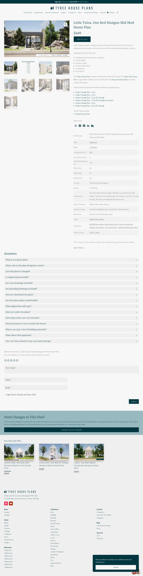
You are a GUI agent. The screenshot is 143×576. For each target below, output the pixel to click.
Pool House (54, 546)
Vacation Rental (55, 563)
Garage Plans (38, 13)
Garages (7, 515)
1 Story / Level (94, 232)
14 (90, 168)
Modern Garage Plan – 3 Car (85, 103)
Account (103, 13)
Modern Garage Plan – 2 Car (85, 95)
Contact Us (72, 13)
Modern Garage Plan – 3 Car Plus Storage (89, 106)
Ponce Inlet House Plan (120, 79)
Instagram (100, 518)
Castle (6, 526)
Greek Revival (9, 540)
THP (75, 242)
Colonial (7, 528)
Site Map (36, 499)
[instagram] (6, 503)
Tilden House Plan (83, 76)
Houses (6, 512)
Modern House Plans (96, 219)
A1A (51, 512)
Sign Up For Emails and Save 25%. (21, 394)
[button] (65, 24)
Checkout (100, 538)
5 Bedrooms (8, 562)
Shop (80, 242)
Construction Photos (91, 13)
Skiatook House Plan (82, 114)
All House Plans (89, 242)
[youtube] (11, 503)
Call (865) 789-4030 (104, 515)
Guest (52, 526)
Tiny (51, 560)
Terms (30, 499)
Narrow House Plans (126, 224)
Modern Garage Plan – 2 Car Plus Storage (89, 97)
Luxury (52, 538)
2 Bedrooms (8, 553)
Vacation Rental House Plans (128, 227)
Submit (134, 401)
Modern (7, 543)
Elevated (53, 518)
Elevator (53, 521)
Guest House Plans (111, 224)
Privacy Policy (21, 499)
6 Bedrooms (8, 564)
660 (90, 152)
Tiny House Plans (111, 227)
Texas (52, 557)
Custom (63, 13)
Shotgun (53, 549)
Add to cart (82, 39)
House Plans (28, 13)
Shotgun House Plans (96, 227)
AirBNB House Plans (96, 224)
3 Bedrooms (8, 556)
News (80, 13)
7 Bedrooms (8, 567)
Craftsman (7, 534)
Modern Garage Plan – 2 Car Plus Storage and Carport (94, 100)
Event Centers (55, 524)
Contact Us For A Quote (71, 430)
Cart (98, 536)
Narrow (53, 540)
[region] (116, 563)
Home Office (54, 529)
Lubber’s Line (54, 535)
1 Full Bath (93, 147)
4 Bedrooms (8, 559)
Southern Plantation (57, 552)
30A (51, 566)
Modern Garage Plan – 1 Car (85, 92)
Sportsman (54, 555)
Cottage (7, 531)
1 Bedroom (93, 142)
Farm (6, 537)
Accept (115, 567)
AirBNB (53, 515)
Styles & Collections (51, 13)
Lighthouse (54, 532)
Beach (6, 523)
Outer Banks (54, 543)
